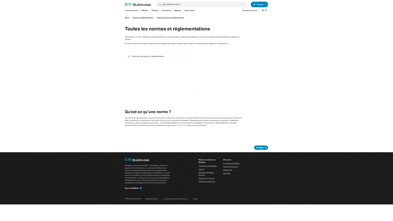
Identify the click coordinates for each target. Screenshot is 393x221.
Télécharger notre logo (207, 181)
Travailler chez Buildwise (208, 166)
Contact (201, 169)
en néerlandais (200, 43)
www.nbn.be (182, 125)
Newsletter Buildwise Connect (206, 173)
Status (196, 199)
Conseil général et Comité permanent (175, 199)
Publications (227, 170)
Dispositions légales (151, 199)
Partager (260, 148)
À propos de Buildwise (231, 163)
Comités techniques (230, 167)
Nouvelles (226, 173)
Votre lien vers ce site (206, 178)
